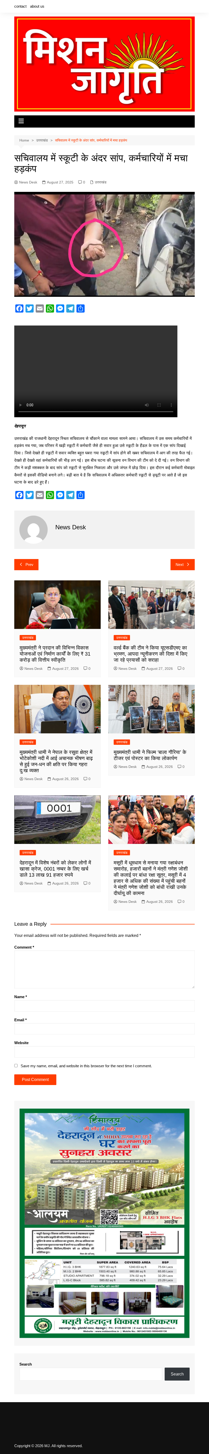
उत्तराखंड (101, 182)
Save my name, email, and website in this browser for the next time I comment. (86, 1066)
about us (37, 6)
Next (180, 564)
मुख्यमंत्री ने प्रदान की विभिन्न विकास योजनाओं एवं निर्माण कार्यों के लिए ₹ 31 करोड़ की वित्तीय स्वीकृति (55, 654)
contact (20, 6)
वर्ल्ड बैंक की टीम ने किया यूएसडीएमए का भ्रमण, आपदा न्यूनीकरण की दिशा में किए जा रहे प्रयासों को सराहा (150, 654)
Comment (24, 947)
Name (20, 997)
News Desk (28, 182)
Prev (29, 564)
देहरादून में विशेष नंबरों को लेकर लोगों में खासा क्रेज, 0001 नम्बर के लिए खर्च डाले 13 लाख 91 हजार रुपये (55, 869)
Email (20, 1020)
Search (25, 1364)
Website (21, 1043)
